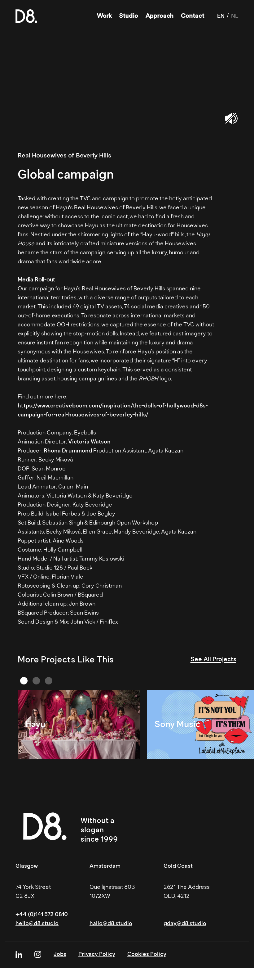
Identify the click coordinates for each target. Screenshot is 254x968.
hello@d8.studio (37, 923)
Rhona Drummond (68, 450)
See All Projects (213, 659)
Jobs (60, 954)
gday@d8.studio (185, 923)
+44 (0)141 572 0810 (41, 914)
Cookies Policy (146, 954)
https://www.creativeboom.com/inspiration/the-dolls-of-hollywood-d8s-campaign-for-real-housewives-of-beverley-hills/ (113, 410)
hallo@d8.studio (111, 923)
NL (235, 16)
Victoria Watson (89, 441)
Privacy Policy (96, 954)
